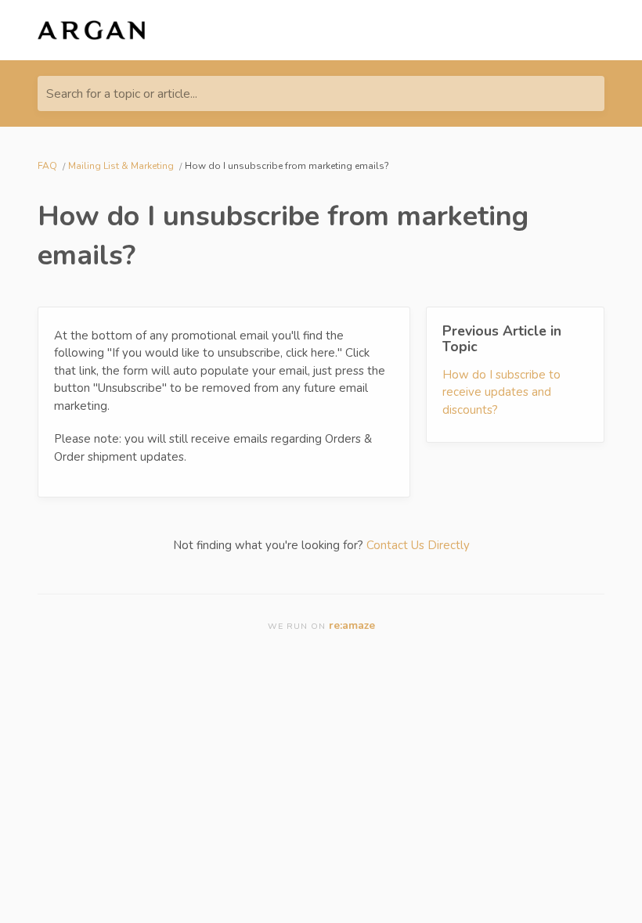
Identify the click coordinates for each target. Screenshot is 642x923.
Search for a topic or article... (121, 94)
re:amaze (352, 625)
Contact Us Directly (418, 545)
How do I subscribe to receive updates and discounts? (501, 392)
